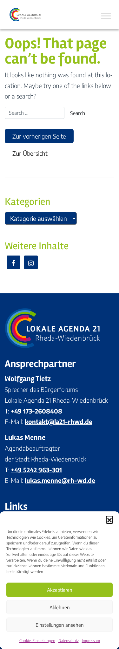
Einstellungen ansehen (60, 625)
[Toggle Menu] (106, 16)
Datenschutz (68, 640)
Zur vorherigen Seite (39, 136)
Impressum (91, 640)
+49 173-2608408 (36, 411)
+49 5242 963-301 (36, 470)
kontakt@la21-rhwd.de (58, 421)
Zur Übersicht (30, 153)
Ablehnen (60, 607)
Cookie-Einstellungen (37, 640)
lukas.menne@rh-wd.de (60, 480)
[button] (109, 519)
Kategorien (27, 201)
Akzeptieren (59, 590)
